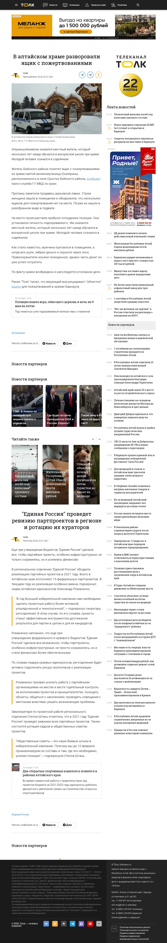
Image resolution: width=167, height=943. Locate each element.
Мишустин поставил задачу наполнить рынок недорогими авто (132, 274)
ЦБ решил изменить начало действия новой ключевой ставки (134, 235)
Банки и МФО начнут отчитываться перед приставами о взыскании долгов (134, 558)
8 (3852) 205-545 (123, 909)
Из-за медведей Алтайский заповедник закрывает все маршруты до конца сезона (130, 503)
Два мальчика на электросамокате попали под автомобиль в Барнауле (134, 706)
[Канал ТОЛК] (67, 343)
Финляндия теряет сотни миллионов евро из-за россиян (132, 611)
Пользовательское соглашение (134, 930)
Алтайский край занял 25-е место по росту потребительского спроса (134, 391)
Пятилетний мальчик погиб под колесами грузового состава (24, 486)
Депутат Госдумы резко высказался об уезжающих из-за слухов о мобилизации (133, 678)
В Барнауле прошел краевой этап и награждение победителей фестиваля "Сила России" (134, 458)
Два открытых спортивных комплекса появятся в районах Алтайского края (60, 773)
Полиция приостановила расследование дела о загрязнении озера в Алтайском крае (133, 573)
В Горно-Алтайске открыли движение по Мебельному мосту (133, 587)
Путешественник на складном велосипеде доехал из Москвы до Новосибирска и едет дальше (133, 403)
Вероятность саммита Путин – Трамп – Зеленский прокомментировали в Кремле (132, 692)
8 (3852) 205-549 (123, 913)
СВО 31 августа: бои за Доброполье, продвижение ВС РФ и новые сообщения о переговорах (134, 445)
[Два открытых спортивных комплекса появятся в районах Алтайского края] (16, 781)
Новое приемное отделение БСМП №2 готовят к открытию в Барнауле (134, 128)
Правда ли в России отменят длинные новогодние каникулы (133, 731)
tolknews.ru (125, 864)
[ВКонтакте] (90, 74)
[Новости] (49, 343)
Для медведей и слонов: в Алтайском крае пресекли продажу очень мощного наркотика (129, 473)
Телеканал (74, 5)
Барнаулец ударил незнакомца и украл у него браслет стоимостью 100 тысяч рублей (133, 260)
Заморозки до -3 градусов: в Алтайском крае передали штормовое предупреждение (131, 544)
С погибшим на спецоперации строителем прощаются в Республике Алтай (132, 352)
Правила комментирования (132, 933)
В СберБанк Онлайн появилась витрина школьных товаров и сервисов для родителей (132, 489)
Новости (53, 5)
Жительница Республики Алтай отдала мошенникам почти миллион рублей (56, 484)
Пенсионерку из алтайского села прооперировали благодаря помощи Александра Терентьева (133, 379)
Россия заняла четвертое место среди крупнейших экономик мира (132, 517)
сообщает (94, 179)
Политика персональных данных (135, 927)
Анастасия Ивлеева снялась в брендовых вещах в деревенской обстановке (133, 338)
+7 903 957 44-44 (124, 901)
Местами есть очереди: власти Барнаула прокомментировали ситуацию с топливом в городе (132, 651)
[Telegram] (82, 74)
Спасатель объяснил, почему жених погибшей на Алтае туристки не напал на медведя (86, 480)
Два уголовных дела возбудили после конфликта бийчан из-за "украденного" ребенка (132, 623)
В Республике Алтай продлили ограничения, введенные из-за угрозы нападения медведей (132, 719)
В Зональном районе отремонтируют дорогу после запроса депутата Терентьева (131, 530)
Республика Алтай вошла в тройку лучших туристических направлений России (134, 431)
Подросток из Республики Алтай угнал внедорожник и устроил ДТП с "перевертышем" (135, 637)
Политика (122, 5)
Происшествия (98, 5)
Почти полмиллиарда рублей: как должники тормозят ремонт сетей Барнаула (134, 664)
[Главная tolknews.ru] (27, 5)
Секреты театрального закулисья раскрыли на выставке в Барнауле (134, 140)
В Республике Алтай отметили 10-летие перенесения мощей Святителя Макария (134, 365)
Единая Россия (20, 814)
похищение (18, 333)
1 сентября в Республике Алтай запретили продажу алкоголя (132, 300)
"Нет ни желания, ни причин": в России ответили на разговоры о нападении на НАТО (133, 312)
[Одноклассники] (98, 74)
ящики (16, 286)
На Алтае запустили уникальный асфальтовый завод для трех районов (134, 288)
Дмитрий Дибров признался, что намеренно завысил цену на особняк (133, 417)
